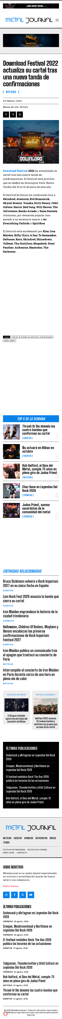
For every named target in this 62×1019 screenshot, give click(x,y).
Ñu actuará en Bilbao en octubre (38, 449)
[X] (13, 115)
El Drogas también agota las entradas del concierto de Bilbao (16, 718)
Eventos (27, 438)
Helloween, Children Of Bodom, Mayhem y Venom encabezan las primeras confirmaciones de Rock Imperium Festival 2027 (30, 633)
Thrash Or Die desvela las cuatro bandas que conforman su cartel (38, 429)
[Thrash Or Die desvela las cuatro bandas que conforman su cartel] (11, 431)
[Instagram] (6, 895)
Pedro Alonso (11, 886)
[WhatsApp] (20, 115)
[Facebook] (6, 115)
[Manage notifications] (5, 1013)
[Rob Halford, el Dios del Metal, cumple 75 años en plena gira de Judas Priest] (11, 471)
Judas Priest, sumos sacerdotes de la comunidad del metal (36, 508)
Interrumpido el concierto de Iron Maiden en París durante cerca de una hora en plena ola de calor (31, 674)
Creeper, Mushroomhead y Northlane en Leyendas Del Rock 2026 (27, 928)
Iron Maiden (46, 337)
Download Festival (15, 170)
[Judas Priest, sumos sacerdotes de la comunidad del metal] (11, 510)
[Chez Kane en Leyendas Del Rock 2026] (11, 490)
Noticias (27, 477)
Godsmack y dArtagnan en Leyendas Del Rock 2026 (30, 915)
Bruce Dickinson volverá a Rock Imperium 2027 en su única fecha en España (30, 583)
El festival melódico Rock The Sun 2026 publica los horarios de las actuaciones (27, 942)
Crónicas (27, 495)
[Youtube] (31, 895)
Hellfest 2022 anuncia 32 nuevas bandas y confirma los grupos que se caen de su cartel (45, 722)
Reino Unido (9, 341)
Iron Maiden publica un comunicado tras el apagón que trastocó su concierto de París (30, 654)
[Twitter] (22, 895)
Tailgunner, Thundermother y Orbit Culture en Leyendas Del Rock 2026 (30, 965)
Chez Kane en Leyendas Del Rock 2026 (39, 488)
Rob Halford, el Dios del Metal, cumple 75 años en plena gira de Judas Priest (39, 469)
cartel (15, 337)
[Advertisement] (31, 379)
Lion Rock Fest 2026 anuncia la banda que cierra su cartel (31, 598)
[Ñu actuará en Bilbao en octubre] (11, 451)
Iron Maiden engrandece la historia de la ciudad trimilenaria (30, 614)
